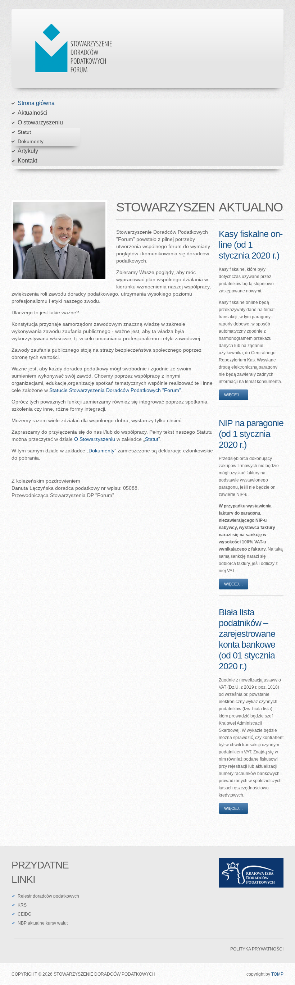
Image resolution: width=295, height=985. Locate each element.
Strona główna (36, 103)
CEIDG (24, 914)
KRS (22, 905)
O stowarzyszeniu (40, 122)
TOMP (277, 974)
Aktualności (32, 113)
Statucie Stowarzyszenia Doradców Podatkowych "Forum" (115, 390)
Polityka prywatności (256, 949)
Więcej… (233, 395)
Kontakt (27, 161)
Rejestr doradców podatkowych (48, 896)
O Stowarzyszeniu (94, 439)
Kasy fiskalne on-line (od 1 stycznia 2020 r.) (250, 244)
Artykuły (28, 151)
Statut (24, 132)
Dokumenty (31, 141)
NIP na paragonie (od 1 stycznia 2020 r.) (251, 434)
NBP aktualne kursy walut (43, 923)
